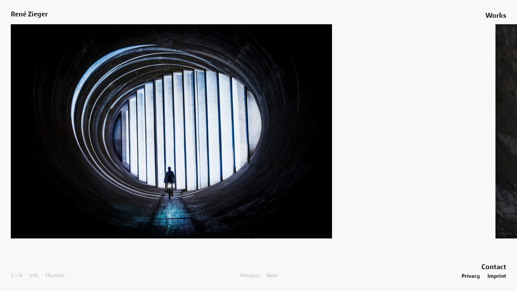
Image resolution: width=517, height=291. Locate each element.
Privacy (471, 276)
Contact (493, 267)
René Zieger (29, 14)
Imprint (496, 276)
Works (495, 15)
